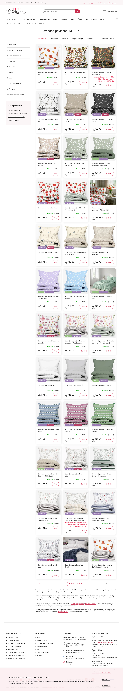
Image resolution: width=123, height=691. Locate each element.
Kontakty (43, 3)
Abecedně (90, 38)
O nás (37, 3)
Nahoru (41, 584)
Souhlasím (106, 672)
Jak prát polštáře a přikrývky (17, 113)
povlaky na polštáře (77, 604)
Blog (32, 3)
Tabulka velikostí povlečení (45, 643)
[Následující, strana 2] (111, 584)
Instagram (69, 662)
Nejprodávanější (77, 38)
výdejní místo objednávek (105, 642)
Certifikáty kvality (42, 646)
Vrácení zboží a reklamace (16, 643)
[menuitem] (11, 19)
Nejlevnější (54, 38)
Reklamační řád (13, 649)
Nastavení (106, 686)
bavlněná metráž (90, 604)
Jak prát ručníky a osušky (16, 117)
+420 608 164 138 (72, 643)
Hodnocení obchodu (43, 652)
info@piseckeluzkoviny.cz (75, 650)
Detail (55, 83)
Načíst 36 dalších (75, 584)
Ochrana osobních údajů (16, 652)
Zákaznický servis (10, 3)
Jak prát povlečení (14, 110)
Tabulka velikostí (13, 120)
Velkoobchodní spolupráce (16, 658)
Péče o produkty (42, 640)
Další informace (27, 683)
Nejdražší (65, 38)
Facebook (69, 656)
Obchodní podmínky (14, 646)
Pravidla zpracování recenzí (17, 655)
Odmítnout (106, 680)
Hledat (77, 11)
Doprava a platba (23, 3)
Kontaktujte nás (63, 612)
